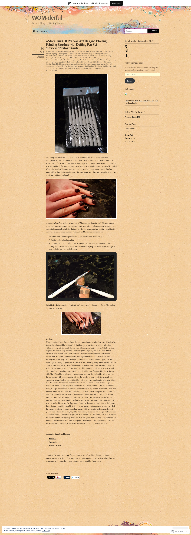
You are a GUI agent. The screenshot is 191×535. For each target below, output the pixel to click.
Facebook (53, 441)
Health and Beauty (78, 51)
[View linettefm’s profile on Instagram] (127, 50)
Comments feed (130, 138)
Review (48, 53)
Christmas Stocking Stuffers (99, 60)
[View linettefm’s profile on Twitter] (127, 48)
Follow (129, 81)
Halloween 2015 (60, 62)
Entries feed (129, 135)
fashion (112, 60)
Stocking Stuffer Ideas (93, 68)
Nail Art (58, 66)
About (44, 31)
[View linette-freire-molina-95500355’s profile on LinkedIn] (127, 54)
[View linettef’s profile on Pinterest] (127, 52)
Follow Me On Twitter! (135, 112)
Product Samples (96, 51)
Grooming (67, 51)
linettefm (51, 51)
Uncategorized (63, 53)
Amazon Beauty (86, 53)
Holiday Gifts (50, 64)
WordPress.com (130, 141)
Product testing (108, 51)
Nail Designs (107, 66)
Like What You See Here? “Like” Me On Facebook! (141, 102)
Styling (54, 53)
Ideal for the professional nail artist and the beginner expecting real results (82, 64)
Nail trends (76, 68)
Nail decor (98, 66)
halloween (49, 62)
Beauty (60, 51)
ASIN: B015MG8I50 (100, 53)
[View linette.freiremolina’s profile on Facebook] (126, 46)
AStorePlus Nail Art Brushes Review (59, 55)
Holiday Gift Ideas (103, 62)
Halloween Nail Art (74, 62)
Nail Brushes (89, 66)
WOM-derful (47, 17)
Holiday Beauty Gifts (89, 62)
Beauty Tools (84, 60)
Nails (87, 51)
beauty (76, 60)
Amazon (77, 53)
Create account (130, 128)
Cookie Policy (46, 531)
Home (35, 31)
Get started (116, 3)
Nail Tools (67, 68)
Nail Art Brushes (67, 66)
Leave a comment (40, 57)
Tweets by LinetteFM (132, 117)
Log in (127, 131)
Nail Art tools (79, 66)
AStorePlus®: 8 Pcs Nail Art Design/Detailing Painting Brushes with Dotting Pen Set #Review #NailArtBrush (76, 44)
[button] (75, 292)
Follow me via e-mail (134, 62)
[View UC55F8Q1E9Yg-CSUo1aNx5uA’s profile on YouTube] (127, 56)
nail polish (59, 68)
